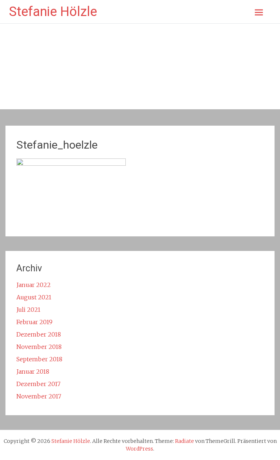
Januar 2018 (32, 371)
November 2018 (39, 346)
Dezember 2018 (38, 334)
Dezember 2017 (38, 384)
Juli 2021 (28, 309)
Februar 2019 (34, 322)
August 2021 (33, 297)
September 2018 (39, 359)
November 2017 (38, 396)
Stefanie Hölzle (53, 11)
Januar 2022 (33, 284)
